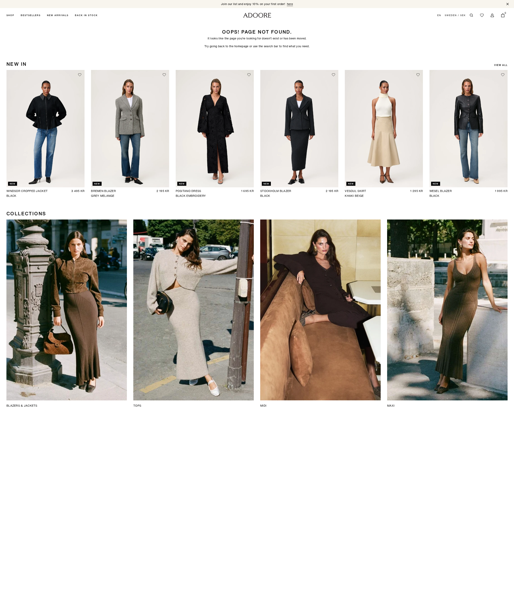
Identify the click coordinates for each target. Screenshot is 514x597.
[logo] (257, 15)
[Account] (492, 15)
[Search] (471, 15)
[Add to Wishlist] (80, 75)
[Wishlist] (482, 15)
